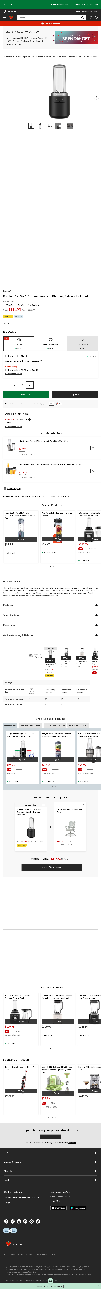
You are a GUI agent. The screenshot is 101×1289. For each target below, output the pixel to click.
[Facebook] (6, 1221)
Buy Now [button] (74, 394)
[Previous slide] (4, 4)
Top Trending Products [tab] (55, 725)
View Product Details (15, 305)
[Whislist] (90, 17)
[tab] (19, 344)
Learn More (55, 1201)
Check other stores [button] (13, 373)
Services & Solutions (12, 1162)
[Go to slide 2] (40, 126)
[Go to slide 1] (31, 126)
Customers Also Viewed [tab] (30, 725)
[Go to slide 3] (49, 126)
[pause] (12, 4)
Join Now (72, 1142)
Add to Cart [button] (26, 394)
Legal (6, 1180)
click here (64, 496)
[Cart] (96, 17)
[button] (82, 17)
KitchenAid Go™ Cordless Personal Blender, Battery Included (45, 296)
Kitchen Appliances (45, 56)
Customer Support (11, 1153)
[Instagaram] (19, 1221)
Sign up (9, 1203)
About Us (8, 1171)
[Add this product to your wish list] (30, 385)
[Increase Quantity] (22, 385)
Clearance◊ (8, 316)
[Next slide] (96, 4)
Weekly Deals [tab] (10, 725)
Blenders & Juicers (66, 56)
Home (9, 56)
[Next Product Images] (96, 97)
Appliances (28, 56)
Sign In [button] (50, 1137)
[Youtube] (25, 1221)
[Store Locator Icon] (4, 11)
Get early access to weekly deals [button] (49, 1286)
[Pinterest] (31, 1221)
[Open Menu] (4, 17)
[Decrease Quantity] (5, 385)
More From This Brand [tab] (78, 725)
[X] (13, 1221)
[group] (83, 548)
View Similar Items (34, 305)
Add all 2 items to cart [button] (52, 867)
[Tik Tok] (38, 1221)
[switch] (32, 656)
